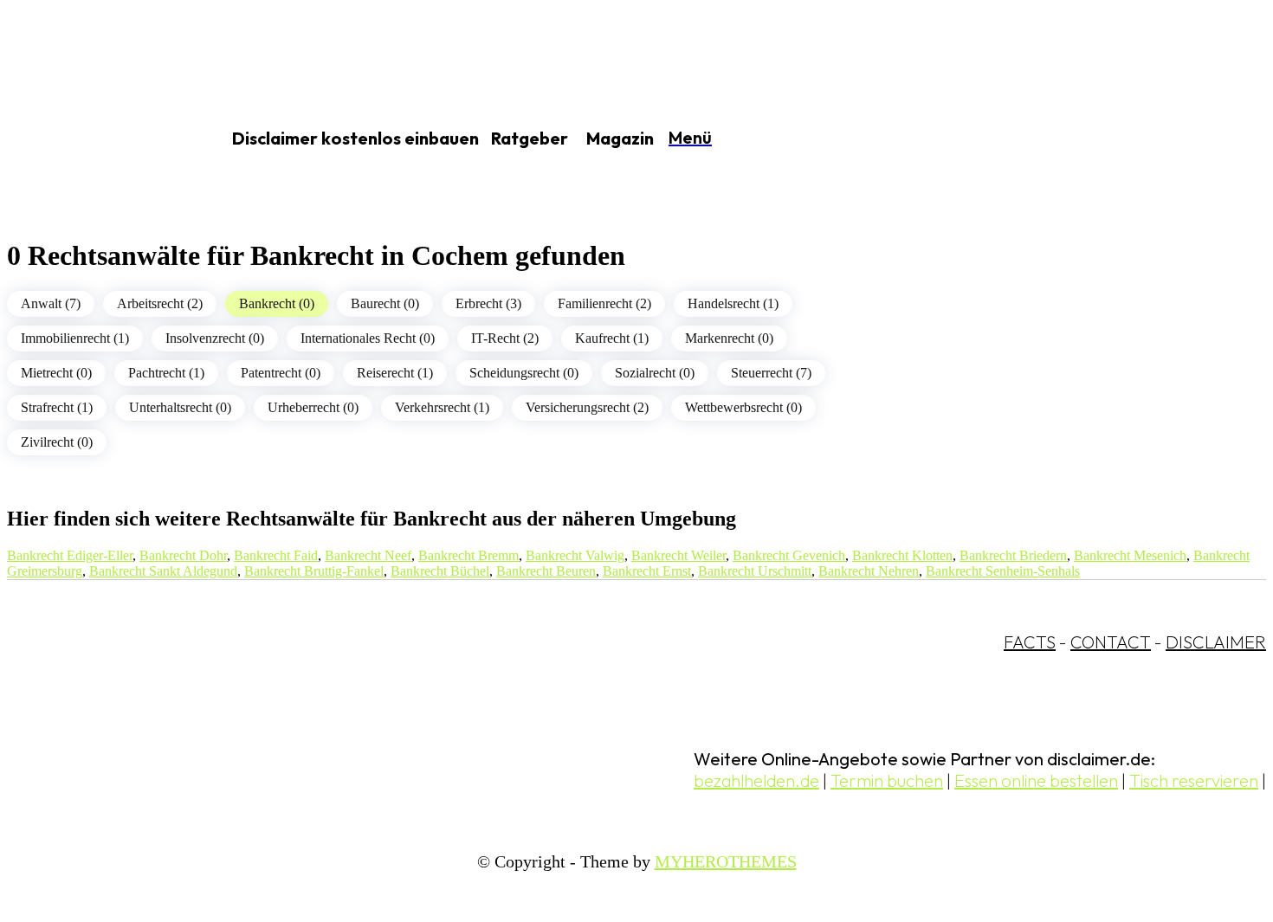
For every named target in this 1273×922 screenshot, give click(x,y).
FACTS (1030, 642)
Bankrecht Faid (276, 555)
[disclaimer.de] (93, 139)
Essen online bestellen (1036, 780)
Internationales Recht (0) (367, 338)
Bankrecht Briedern (1013, 555)
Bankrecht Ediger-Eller (69, 555)
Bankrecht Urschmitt (754, 571)
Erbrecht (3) (488, 303)
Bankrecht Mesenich (1130, 555)
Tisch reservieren (1193, 780)
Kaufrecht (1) (612, 338)
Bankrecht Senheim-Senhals (1003, 571)
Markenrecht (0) (729, 338)
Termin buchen (886, 780)
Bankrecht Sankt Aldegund (163, 571)
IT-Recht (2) (505, 338)
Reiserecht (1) (395, 372)
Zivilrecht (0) (57, 442)
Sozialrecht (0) (655, 372)
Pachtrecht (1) (166, 372)
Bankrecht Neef (368, 555)
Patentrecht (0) (280, 372)
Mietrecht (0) (56, 372)
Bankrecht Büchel (440, 571)
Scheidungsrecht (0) (523, 372)
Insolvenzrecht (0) (214, 338)
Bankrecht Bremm (468, 555)
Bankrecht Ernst (647, 571)
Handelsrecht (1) (733, 303)
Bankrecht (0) (276, 303)
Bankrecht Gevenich (789, 555)
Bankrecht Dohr (183, 555)
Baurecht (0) (385, 303)
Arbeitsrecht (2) (160, 303)
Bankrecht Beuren (546, 571)
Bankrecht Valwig (575, 555)
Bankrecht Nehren (868, 571)
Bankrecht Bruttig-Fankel (314, 571)
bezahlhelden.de (756, 780)
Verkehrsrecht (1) (442, 407)
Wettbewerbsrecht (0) (743, 407)
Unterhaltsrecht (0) (180, 407)
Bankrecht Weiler (678, 555)
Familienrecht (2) (604, 303)
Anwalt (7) (51, 303)
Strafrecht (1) (57, 407)
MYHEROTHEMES (726, 861)
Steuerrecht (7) (771, 372)
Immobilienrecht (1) (75, 338)
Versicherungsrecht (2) (587, 407)
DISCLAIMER (1216, 642)
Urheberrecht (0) (313, 407)
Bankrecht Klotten (902, 555)
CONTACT (1110, 642)
